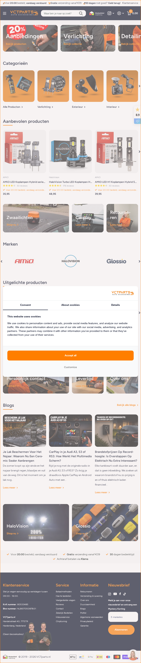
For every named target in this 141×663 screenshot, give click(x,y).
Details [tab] (115, 304)
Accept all (70, 355)
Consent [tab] (25, 304)
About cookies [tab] (70, 304)
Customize (70, 367)
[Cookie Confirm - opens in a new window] (123, 293)
